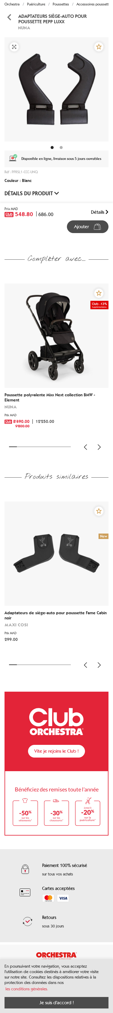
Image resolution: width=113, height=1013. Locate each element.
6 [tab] (51, 446)
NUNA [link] (24, 27)
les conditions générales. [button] (26, 989)
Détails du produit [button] (29, 193)
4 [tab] (36, 446)
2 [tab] (21, 446)
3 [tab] (28, 446)
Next (99, 447)
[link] (56, 412)
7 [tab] (59, 446)
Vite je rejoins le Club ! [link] (56, 751)
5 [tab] (44, 446)
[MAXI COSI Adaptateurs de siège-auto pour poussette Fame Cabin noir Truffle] (56, 554)
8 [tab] (67, 446)
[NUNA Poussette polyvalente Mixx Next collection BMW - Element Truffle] (56, 336)
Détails (98, 212)
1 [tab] (13, 446)
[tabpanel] (56, 89)
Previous (85, 447)
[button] (98, 46)
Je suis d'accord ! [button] (56, 1002)
